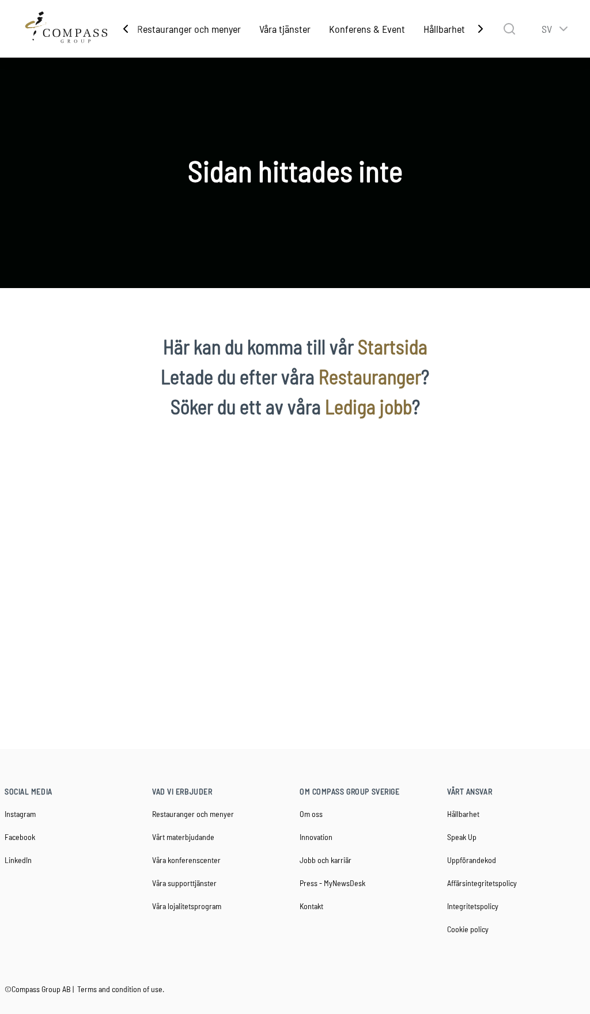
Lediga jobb (368, 406)
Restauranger (370, 376)
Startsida (393, 346)
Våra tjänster (285, 28)
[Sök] (509, 28)
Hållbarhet (444, 28)
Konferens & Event (367, 28)
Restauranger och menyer (189, 28)
